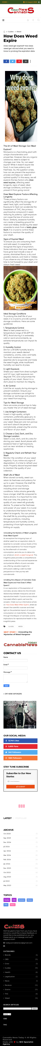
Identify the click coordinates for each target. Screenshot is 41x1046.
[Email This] (25, 61)
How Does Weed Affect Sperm (17, 605)
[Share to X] (13, 61)
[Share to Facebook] (6, 61)
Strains (30, 900)
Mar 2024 (7, 855)
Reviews (21, 900)
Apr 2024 (7, 851)
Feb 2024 (7, 860)
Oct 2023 (7, 872)
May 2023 (7, 885)
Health (7, 972)
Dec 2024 (7, 842)
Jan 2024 (6, 864)
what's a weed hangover (24, 555)
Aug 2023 (7, 877)
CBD (14, 900)
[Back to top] (35, 1041)
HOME (4, 2)
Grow (7, 964)
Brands (7, 955)
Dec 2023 (7, 868)
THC (6, 904)
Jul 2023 (6, 881)
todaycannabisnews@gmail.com (18, 943)
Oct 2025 (7, 834)
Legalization (10, 976)
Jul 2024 (6, 847)
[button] (4, 2)
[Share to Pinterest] (19, 61)
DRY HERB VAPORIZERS (13, 694)
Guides (11, 32)
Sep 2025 (7, 838)
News (13, 904)
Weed (19, 32)
